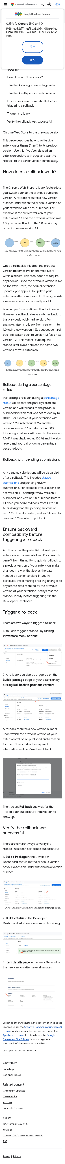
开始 (33, 60)
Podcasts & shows (13, 1108)
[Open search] (42, 4)
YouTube (7, 1129)
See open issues (12, 1074)
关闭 (33, 47)
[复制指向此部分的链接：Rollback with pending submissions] (6, 465)
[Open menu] (5, 4)
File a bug (8, 1069)
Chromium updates (14, 1090)
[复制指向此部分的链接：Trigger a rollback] (40, 612)
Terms (6, 1156)
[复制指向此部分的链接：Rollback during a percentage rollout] (17, 390)
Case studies (10, 1096)
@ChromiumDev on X (15, 1124)
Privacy (17, 1156)
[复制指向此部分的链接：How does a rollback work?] (6, 177)
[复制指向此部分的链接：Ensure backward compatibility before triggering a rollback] (45, 540)
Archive (7, 1102)
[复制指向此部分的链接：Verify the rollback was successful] (27, 833)
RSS (5, 1141)
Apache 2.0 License (13, 1035)
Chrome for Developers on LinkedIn (23, 1135)
